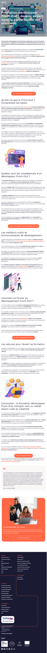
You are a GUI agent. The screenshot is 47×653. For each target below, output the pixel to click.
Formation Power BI (5, 591)
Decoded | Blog (20, 557)
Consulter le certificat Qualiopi (6, 633)
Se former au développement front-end (23, 337)
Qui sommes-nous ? (5, 557)
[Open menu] (45, 3)
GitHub (21, 266)
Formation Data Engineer (6, 589)
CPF (34, 448)
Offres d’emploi (20, 579)
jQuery (23, 71)
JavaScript (4, 63)
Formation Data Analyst (6, 585)
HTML (2, 51)
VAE (2, 613)
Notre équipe (19, 577)
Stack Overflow (24, 318)
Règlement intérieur (5, 563)
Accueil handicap (4, 611)
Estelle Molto (9, 27)
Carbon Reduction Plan (5, 607)
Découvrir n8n (20, 559)
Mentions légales (4, 569)
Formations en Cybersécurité (7, 599)
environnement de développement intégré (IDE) (30, 241)
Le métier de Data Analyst (22, 565)
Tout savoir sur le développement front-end (23, 93)
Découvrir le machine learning (23, 561)
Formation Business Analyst (6, 595)
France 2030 (3, 605)
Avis (2, 561)
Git (25, 258)
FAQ (2, 565)
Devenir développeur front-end (23, 455)
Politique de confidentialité (6, 567)
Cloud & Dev (3, 8)
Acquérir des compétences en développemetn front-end (23, 226)
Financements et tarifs (5, 559)
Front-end (27, 107)
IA (16, 421)
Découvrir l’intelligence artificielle (24, 563)
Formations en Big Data (5, 597)
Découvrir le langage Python (22, 569)
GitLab (25, 266)
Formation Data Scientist (6, 587)
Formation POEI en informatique (23, 567)
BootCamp (26, 446)
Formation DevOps (5, 593)
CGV (2, 572)
